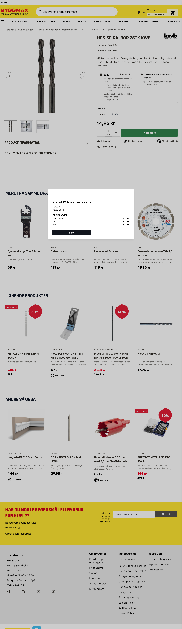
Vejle (66, 202)
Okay (72, 233)
